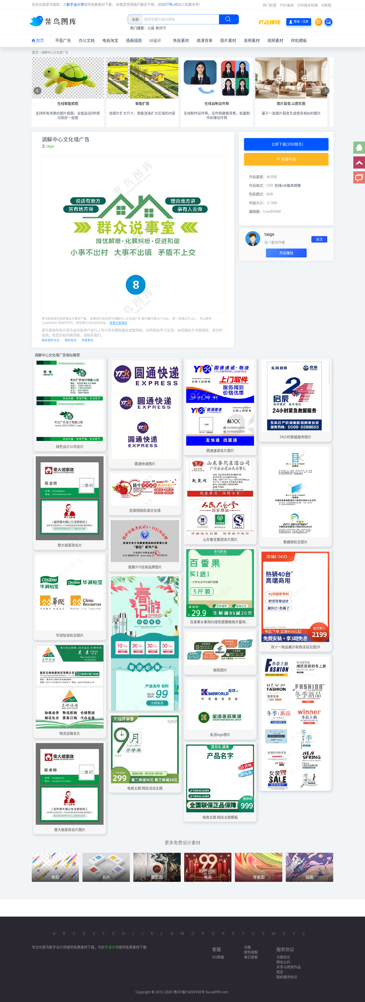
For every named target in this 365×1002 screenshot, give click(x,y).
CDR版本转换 (307, 5)
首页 (39, 40)
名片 (106, 877)
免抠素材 (181, 40)
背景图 (259, 877)
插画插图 (134, 40)
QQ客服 (218, 957)
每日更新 (251, 957)
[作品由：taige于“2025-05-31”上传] (252, 238)
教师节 (161, 28)
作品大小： (257, 203)
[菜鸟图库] (54, 22)
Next (325, 91)
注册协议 (283, 957)
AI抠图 (326, 5)
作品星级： (257, 177)
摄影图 (157, 877)
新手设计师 (75, 4)
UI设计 (155, 40)
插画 (309, 877)
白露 (150, 28)
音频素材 (252, 40)
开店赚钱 (286, 253)
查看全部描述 (118, 323)
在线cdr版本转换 (288, 185)
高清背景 (205, 40)
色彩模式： (257, 194)
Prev (37, 91)
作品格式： (257, 185)
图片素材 (228, 40)
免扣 (55, 877)
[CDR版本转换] (328, 22)
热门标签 (270, 5)
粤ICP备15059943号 (189, 992)
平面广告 (63, 40)
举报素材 (87, 340)
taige (50, 146)
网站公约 (283, 962)
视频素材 (275, 40)
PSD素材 (287, 5)
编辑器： (256, 212)
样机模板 (299, 40)
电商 (208, 877)
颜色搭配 (251, 952)
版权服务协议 (51, 340)
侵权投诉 (70, 340)
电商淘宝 (110, 40)
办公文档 (87, 40)
